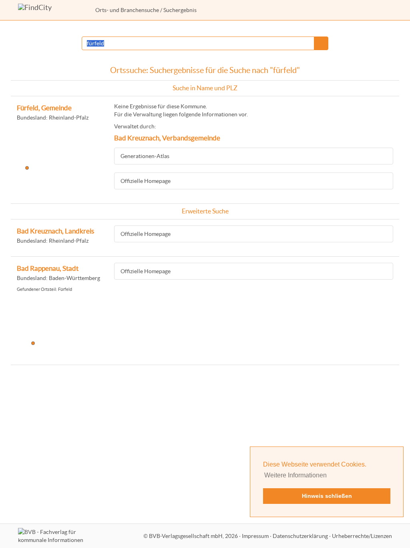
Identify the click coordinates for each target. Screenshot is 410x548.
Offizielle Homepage (146, 181)
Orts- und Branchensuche (127, 10)
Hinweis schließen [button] (327, 496)
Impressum (255, 536)
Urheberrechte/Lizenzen (362, 536)
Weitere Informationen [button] (295, 475)
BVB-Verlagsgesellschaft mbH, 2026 (193, 536)
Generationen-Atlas (145, 156)
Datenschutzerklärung (300, 536)
